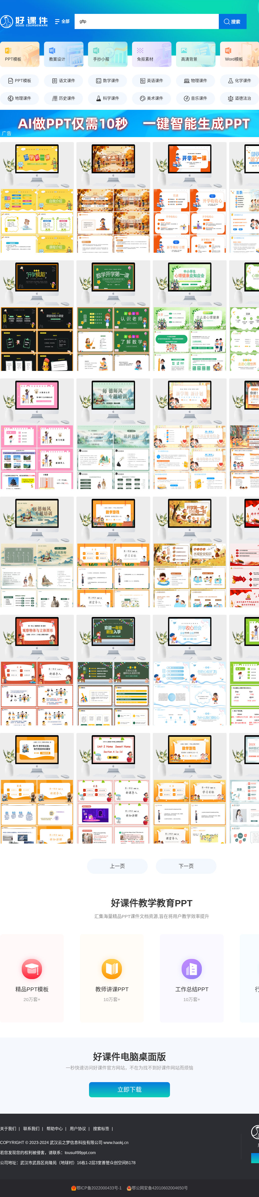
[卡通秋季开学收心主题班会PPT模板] (113, 197)
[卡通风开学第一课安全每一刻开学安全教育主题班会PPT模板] (190, 552)
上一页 (117, 866)
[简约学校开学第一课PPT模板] (190, 197)
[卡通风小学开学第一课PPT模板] (37, 197)
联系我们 (31, 1129)
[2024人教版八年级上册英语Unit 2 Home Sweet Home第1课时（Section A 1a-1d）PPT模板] (113, 788)
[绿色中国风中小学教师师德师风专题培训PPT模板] (113, 433)
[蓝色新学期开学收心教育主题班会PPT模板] (190, 670)
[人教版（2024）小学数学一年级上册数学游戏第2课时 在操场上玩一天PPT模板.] (190, 788)
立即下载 (129, 1089)
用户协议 (78, 1129)
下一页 (186, 866)
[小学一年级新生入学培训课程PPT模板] (113, 670)
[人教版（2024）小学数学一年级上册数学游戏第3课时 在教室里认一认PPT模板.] (113, 552)
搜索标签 (101, 1129)
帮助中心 (55, 1129)
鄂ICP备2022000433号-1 (99, 1188)
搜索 (235, 21)
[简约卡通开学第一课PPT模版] (190, 433)
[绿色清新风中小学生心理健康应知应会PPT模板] (190, 315)
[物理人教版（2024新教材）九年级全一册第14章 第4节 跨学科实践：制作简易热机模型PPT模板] (37, 788)
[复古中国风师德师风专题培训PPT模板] (37, 552)
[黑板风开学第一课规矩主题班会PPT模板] (37, 315)
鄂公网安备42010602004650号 (160, 1188)
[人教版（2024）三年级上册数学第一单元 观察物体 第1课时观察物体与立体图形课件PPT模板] (37, 670)
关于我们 (8, 1129)
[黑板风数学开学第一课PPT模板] (113, 315)
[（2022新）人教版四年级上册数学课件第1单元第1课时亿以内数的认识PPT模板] (37, 433)
